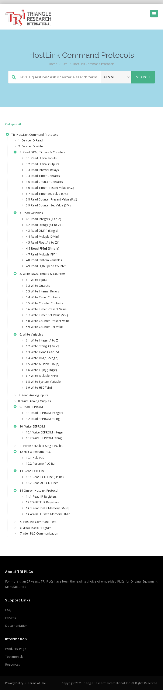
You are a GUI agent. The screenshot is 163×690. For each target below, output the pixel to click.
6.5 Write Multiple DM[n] (42, 364)
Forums (10, 618)
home (53, 64)
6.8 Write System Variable (43, 382)
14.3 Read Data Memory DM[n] (47, 508)
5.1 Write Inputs (36, 280)
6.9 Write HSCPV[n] (39, 387)
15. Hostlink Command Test (37, 522)
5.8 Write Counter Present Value (48, 321)
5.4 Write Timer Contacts (43, 297)
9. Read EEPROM (30, 407)
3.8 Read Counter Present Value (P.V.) (51, 199)
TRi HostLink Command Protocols (34, 135)
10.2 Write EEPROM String (44, 438)
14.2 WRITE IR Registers (42, 502)
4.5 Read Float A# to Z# (42, 242)
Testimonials (14, 657)
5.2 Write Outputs (38, 286)
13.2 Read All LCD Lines (42, 483)
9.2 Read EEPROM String (43, 419)
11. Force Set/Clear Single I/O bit (40, 446)
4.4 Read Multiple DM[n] (42, 236)
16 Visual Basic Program (35, 528)
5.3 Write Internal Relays (42, 291)
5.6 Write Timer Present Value (46, 309)
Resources (12, 664)
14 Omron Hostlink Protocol (38, 490)
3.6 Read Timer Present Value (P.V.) (50, 188)
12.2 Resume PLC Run (41, 463)
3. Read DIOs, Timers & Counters (41, 152)
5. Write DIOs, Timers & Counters (42, 274)
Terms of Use (37, 683)
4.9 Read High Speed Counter (46, 266)
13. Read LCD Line (31, 471)
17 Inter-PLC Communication (38, 533)
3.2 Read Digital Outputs (42, 164)
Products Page (15, 649)
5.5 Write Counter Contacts (44, 303)
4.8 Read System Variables (44, 260)
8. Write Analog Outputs (34, 401)
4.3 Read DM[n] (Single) (42, 231)
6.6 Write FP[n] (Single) (41, 370)
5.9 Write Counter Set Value (44, 327)
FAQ (8, 610)
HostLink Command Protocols (93, 64)
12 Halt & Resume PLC (34, 452)
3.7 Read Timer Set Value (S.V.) (47, 194)
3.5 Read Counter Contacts (44, 182)
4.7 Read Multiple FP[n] (42, 254)
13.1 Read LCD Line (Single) (45, 477)
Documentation (16, 626)
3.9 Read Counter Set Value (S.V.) (48, 205)
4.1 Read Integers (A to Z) (43, 219)
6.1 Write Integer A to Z (42, 340)
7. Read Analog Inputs (33, 395)
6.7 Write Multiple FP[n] (42, 376)
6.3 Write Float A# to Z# (42, 352)
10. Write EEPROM (31, 426)
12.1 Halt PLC (35, 458)
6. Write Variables (30, 334)
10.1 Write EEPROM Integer (44, 432)
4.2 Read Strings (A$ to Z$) (44, 225)
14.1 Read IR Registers (41, 496)
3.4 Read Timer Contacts (43, 176)
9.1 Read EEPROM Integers (44, 413)
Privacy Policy (14, 683)
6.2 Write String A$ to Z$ (42, 346)
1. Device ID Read (30, 140)
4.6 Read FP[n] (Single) (42, 248)
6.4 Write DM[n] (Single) (42, 358)
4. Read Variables (30, 213)
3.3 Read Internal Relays (42, 170)
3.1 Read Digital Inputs (41, 158)
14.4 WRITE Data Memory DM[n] (48, 514)
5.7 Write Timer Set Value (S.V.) (47, 315)
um (65, 64)
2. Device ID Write (30, 146)
